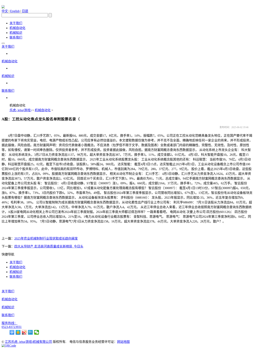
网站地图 (123, 341)
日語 (25, 11)
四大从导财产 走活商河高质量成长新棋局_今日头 (48, 246)
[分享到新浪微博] (24, 332)
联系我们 (16, 37)
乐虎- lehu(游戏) (20, 110)
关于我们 (16, 23)
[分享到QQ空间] (18, 332)
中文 (5, 11)
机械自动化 (17, 28)
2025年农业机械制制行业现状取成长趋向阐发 (46, 238)
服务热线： (9, 323)
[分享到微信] (36, 332)
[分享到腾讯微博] (30, 332)
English (15, 11)
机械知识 (16, 32)
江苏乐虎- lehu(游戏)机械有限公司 (28, 341)
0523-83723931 (12, 327)
